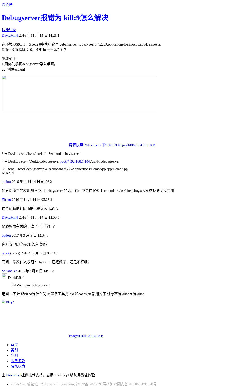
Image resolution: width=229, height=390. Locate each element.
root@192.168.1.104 (75, 161)
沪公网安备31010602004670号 (133, 384)
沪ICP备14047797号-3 (92, 384)
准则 (14, 355)
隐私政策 (18, 366)
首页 (14, 345)
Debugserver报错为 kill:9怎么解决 (55, 18)
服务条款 (18, 361)
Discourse (13, 375)
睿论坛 (7, 5)
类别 (14, 350)
